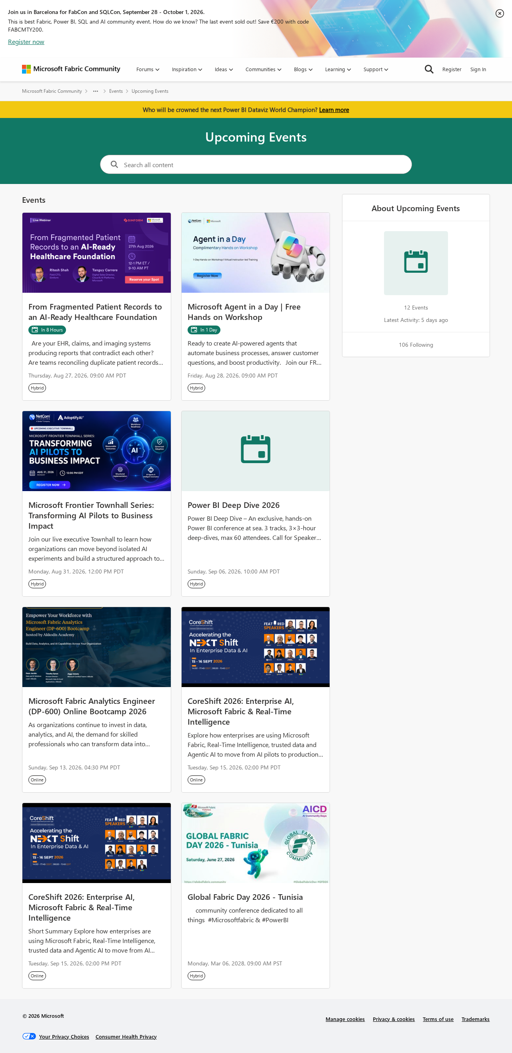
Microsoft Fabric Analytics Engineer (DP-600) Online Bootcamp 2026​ (91, 705)
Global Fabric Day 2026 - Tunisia (245, 896)
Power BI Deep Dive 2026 (234, 504)
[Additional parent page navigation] (95, 91)
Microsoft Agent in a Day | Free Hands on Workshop (244, 311)
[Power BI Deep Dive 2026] (256, 451)
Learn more (334, 110)
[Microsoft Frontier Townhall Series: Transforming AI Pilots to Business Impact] (96, 451)
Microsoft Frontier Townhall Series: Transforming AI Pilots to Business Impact (91, 515)
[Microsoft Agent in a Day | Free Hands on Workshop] (256, 253)
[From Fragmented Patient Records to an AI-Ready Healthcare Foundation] (96, 253)
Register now (26, 41)
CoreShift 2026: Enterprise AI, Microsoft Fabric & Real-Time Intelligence (241, 711)
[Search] (429, 69)
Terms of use (438, 1018)
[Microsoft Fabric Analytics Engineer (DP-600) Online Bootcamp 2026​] (96, 647)
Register (452, 69)
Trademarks (476, 1018)
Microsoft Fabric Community (52, 91)
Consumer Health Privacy (126, 1036)
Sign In (478, 69)
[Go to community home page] (71, 69)
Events (116, 91)
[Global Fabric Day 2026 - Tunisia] (256, 843)
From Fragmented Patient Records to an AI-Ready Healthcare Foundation (95, 311)
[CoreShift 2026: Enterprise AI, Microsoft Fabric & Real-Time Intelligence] (256, 647)
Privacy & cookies (394, 1018)
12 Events (416, 307)
